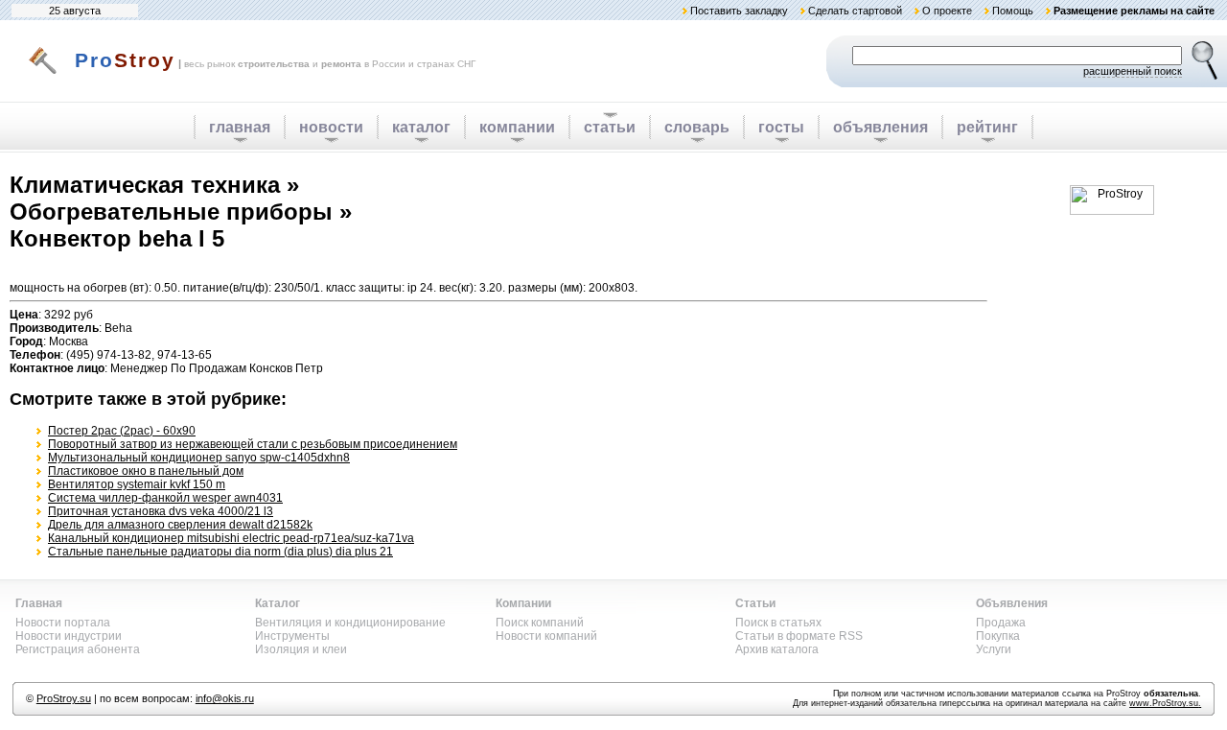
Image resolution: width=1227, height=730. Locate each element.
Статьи (755, 603)
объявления (880, 127)
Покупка (998, 636)
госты (781, 127)
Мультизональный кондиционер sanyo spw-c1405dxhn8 (199, 457)
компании (517, 127)
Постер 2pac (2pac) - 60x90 (122, 430)
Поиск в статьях (778, 622)
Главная (38, 603)
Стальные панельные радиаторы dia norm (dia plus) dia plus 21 (220, 551)
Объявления (1012, 603)
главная (239, 127)
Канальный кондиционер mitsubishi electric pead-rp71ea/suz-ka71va (231, 538)
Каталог (277, 603)
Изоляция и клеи (301, 649)
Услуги (993, 649)
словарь (696, 127)
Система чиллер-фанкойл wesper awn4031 (165, 498)
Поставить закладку (739, 10)
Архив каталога (777, 649)
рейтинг (987, 127)
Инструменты (292, 636)
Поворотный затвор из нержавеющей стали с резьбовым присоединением (252, 444)
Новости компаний (546, 636)
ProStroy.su (63, 698)
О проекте (947, 10)
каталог (421, 127)
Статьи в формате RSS (799, 636)
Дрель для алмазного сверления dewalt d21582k (180, 524)
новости (331, 127)
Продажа (1001, 622)
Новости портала (62, 622)
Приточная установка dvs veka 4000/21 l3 (160, 511)
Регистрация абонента (77, 649)
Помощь (1012, 10)
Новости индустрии (68, 636)
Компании (523, 603)
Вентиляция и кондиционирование (350, 622)
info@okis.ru (225, 698)
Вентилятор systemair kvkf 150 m (136, 484)
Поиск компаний (540, 622)
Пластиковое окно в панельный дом (145, 471)
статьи (610, 127)
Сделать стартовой (855, 10)
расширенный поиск (1132, 71)
